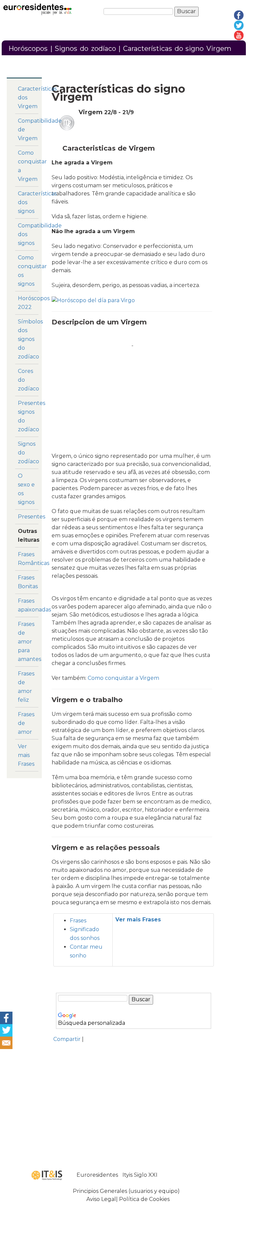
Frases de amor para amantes (29, 641)
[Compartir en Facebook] (6, 1017)
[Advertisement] (132, 395)
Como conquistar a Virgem (123, 678)
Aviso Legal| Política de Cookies (128, 1199)
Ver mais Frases (26, 755)
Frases (78, 920)
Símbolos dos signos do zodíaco (30, 339)
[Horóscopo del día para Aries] (93, 300)
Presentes (31, 516)
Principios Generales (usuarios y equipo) (126, 1191)
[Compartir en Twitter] (6, 1029)
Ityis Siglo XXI (139, 1175)
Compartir (67, 1039)
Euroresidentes (97, 1175)
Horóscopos (28, 48)
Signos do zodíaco (85, 48)
